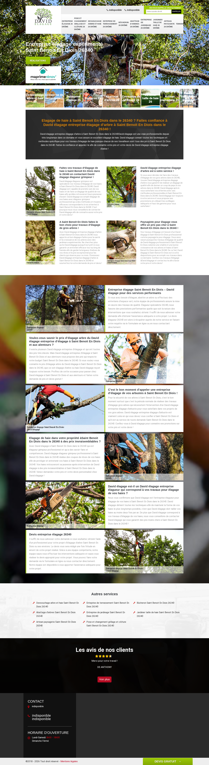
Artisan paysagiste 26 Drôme (169, 24)
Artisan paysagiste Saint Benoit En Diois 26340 (56, 624)
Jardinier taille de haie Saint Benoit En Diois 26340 (158, 614)
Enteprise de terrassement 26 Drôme (110, 24)
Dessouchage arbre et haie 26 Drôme (95, 24)
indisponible (115, 10)
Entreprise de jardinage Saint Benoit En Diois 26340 (105, 614)
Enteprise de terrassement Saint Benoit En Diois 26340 (107, 605)
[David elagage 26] (43, 16)
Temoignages (182, 24)
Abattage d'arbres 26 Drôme (134, 24)
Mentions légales (69, 761)
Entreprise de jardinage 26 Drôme (146, 24)
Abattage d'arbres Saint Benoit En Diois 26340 (55, 614)
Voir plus (104, 679)
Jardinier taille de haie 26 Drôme (158, 24)
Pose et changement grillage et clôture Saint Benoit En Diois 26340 (106, 624)
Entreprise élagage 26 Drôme (67, 24)
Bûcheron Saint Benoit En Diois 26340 (155, 603)
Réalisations (38, 60)
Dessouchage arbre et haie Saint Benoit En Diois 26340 (57, 605)
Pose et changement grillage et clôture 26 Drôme (80, 23)
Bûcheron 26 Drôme (124, 23)
